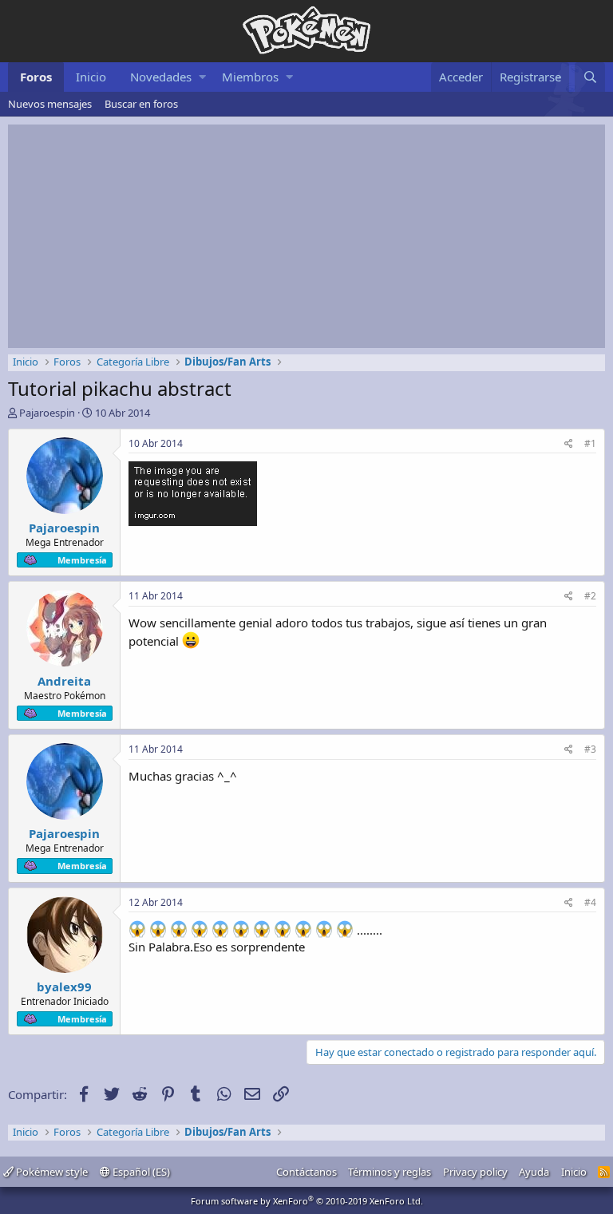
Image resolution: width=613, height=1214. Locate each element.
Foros (36, 77)
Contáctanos (306, 1172)
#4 (590, 902)
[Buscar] (590, 77)
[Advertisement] (306, 236)
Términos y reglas (389, 1172)
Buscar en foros (141, 104)
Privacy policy (475, 1172)
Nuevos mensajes (50, 104)
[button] (202, 77)
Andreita (64, 681)
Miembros (250, 77)
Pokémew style (51, 1172)
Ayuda (534, 1172)
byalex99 (64, 987)
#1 (590, 443)
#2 (590, 596)
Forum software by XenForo (307, 1201)
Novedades (161, 77)
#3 (590, 749)
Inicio (91, 77)
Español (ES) (140, 1172)
